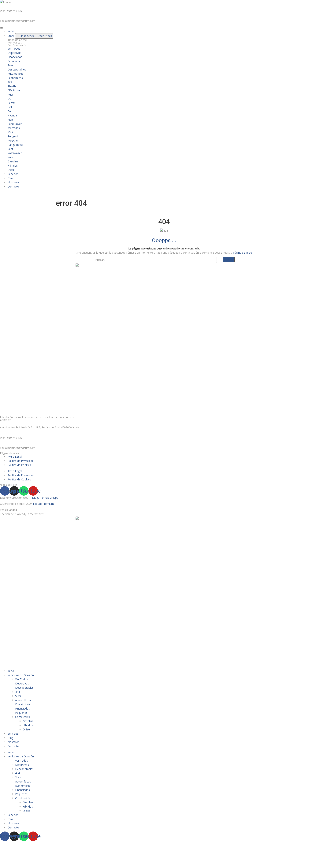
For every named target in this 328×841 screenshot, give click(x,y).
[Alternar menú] (1, 27)
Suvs (18, 696)
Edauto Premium (43, 504)
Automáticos (23, 700)
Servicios (13, 733)
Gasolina (28, 721)
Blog (10, 738)
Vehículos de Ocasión (21, 675)
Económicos (22, 704)
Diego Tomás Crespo (45, 497)
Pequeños (21, 712)
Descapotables (24, 687)
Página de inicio (242, 252)
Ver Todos (21, 679)
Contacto (13, 746)
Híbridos (28, 725)
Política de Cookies (19, 465)
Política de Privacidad (21, 461)
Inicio (11, 671)
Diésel (26, 729)
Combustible (23, 717)
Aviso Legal (15, 456)
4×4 (17, 692)
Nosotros (13, 742)
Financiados (22, 708)
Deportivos (22, 683)
